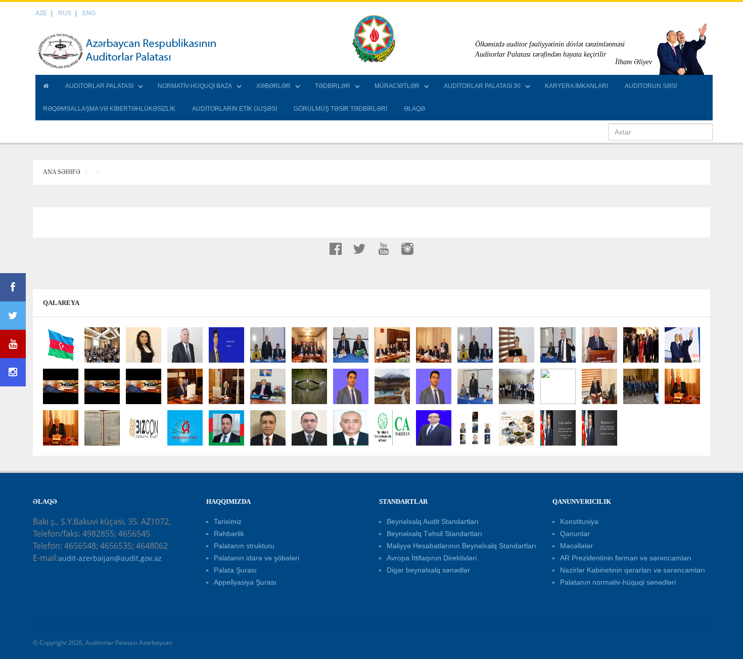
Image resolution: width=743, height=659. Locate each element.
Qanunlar (575, 534)
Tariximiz (228, 521)
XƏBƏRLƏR (273, 86)
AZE (41, 13)
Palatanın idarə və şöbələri (256, 558)
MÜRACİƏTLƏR (397, 86)
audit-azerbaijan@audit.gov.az (110, 558)
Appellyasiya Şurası (245, 582)
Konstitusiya (579, 521)
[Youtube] (13, 344)
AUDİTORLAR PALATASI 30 (482, 86)
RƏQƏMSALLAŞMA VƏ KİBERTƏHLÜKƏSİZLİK (109, 108)
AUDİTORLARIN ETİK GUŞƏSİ (234, 108)
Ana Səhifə (61, 171)
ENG (89, 13)
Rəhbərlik (229, 534)
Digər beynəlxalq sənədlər (428, 570)
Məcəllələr (576, 546)
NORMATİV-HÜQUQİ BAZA (195, 86)
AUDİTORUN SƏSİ (651, 86)
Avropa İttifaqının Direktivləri (432, 558)
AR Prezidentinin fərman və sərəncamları (625, 558)
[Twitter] (13, 315)
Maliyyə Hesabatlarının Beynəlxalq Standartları (461, 546)
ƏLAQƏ (414, 108)
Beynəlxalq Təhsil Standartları (434, 534)
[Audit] (136, 50)
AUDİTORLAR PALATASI (99, 86)
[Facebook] (13, 287)
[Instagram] (13, 372)
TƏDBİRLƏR (332, 86)
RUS (64, 13)
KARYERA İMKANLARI (576, 86)
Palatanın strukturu (244, 546)
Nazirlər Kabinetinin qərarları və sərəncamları (632, 570)
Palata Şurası (235, 570)
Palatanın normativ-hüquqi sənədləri (618, 582)
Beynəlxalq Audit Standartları (433, 521)
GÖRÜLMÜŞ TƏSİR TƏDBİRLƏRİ (340, 108)
